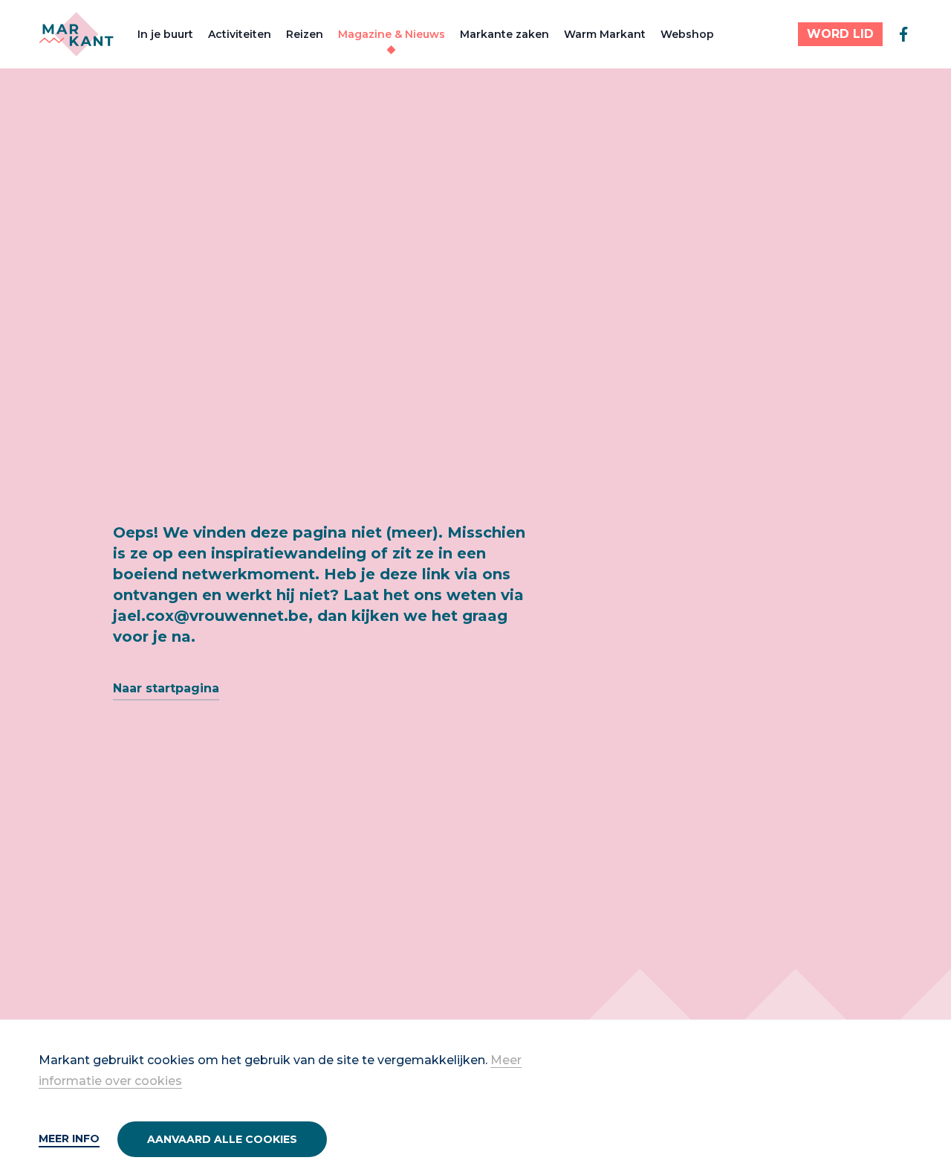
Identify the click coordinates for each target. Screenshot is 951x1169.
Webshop (687, 34)
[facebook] (903, 34)
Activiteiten (239, 34)
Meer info (69, 1138)
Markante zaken (504, 34)
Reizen (304, 34)
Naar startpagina (166, 688)
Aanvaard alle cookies (222, 1139)
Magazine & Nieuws (391, 34)
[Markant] (76, 34)
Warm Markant (605, 34)
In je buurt (165, 34)
